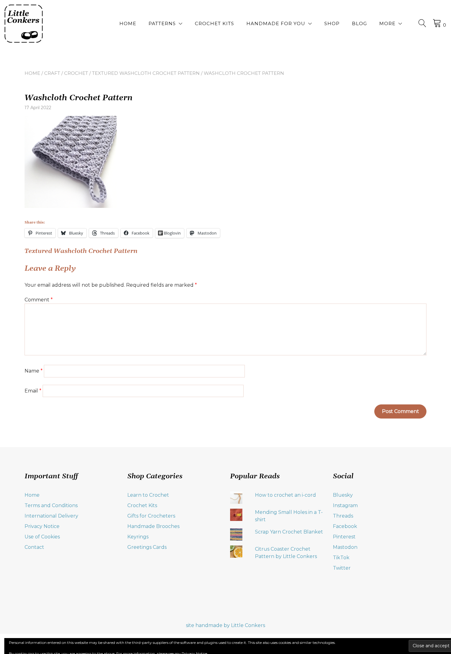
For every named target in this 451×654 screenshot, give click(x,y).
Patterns (162, 23)
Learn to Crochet (148, 495)
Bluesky (343, 495)
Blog (359, 23)
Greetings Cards (147, 547)
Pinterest (344, 537)
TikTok (341, 557)
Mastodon (345, 547)
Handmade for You (275, 23)
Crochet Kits (214, 23)
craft (52, 73)
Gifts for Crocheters (151, 516)
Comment (39, 300)
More (387, 23)
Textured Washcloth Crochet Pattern (146, 73)
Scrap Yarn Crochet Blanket (289, 532)
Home (127, 23)
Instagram (345, 505)
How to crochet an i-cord (285, 495)
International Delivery (51, 516)
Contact (34, 547)
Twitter (342, 568)
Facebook (345, 526)
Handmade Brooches (153, 526)
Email (33, 391)
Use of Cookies (42, 537)
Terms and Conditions (51, 505)
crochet (76, 73)
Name (34, 371)
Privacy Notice (42, 526)
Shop (332, 23)
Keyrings (137, 537)
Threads (343, 516)
